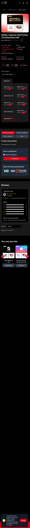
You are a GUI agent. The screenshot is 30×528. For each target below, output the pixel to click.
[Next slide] (27, 256)
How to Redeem (8, 136)
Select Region (5, 71)
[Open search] (19, 2)
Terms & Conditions (22, 132)
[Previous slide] (2, 256)
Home (4, 9)
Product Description (8, 132)
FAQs (22, 136)
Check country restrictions (7, 53)
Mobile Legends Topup (13, 9)
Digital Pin (7, 81)
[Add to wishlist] (21, 40)
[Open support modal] (23, 2)
